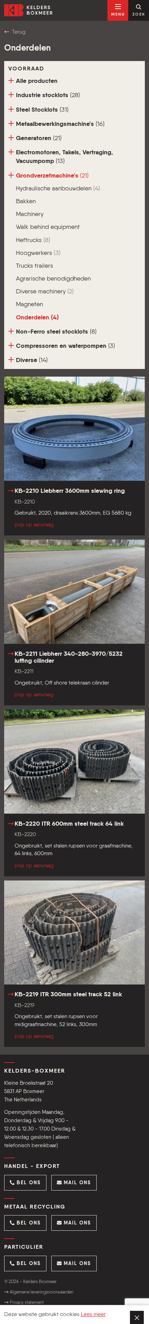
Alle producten (37, 81)
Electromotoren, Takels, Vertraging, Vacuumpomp (64, 156)
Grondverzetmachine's (52, 176)
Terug (18, 32)
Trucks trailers (34, 266)
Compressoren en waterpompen (65, 346)
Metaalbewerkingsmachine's (60, 124)
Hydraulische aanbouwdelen (58, 189)
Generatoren (39, 138)
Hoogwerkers (38, 253)
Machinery (29, 214)
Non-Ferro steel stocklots (56, 332)
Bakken (26, 201)
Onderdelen (37, 318)
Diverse (32, 360)
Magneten (29, 304)
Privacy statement (26, 1302)
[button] (25, 1182)
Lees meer (93, 1314)
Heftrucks (33, 240)
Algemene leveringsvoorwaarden (41, 1292)
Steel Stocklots (42, 110)
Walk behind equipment (48, 227)
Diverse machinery (45, 292)
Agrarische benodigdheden (53, 279)
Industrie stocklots (48, 95)
